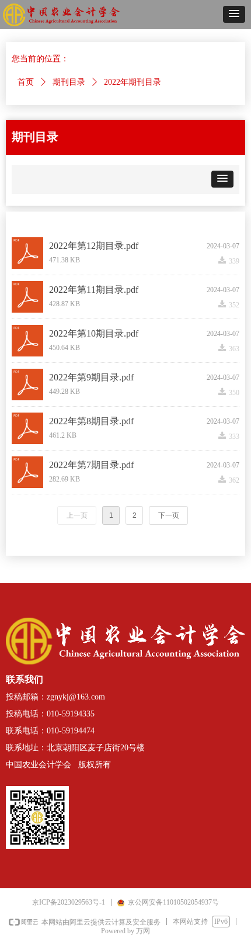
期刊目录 (69, 82)
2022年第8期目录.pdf (91, 421)
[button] (234, 14)
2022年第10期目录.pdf (93, 333)
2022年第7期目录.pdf (91, 465)
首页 (26, 82)
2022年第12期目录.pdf (93, 246)
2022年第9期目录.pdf (91, 377)
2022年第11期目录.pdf (93, 290)
